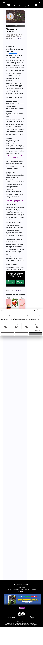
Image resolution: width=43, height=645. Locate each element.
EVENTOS (22, 543)
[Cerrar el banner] (41, 310)
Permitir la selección (21, 333)
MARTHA (17, 543)
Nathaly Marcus (11, 25)
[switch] (16, 327)
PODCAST (9, 543)
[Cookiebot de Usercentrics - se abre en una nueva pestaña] (34, 310)
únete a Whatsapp (20, 282)
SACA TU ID (33, 543)
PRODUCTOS (27, 543)
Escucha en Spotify (10, 282)
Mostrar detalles (37, 330)
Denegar (7, 333)
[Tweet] (16, 38)
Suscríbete (21, 561)
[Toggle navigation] (4, 2)
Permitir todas (35, 333)
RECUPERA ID (21, 545)
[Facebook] (14, 38)
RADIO (13, 543)
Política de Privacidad (21, 576)
